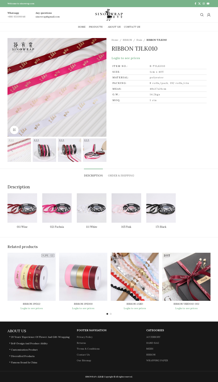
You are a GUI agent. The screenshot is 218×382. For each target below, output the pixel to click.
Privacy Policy (84, 337)
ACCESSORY (153, 337)
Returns (81, 342)
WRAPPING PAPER (157, 360)
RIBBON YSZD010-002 (186, 303)
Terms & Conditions (88, 348)
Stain (139, 39)
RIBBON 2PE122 (31, 303)
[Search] (202, 14)
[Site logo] (109, 14)
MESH (149, 348)
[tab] (93, 174)
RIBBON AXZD (135, 303)
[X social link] (199, 3)
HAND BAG (152, 342)
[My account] (208, 14)
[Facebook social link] (195, 3)
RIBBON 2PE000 (83, 303)
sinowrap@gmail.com (48, 16)
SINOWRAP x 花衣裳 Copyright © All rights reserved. (109, 377)
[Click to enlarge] (14, 130)
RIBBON (127, 39)
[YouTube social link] (208, 3)
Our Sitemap (84, 360)
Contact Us (83, 354)
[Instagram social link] (204, 3)
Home (115, 39)
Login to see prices (126, 58)
